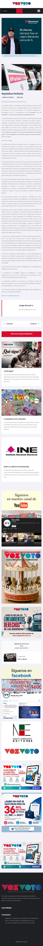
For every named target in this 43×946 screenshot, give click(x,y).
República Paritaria (12, 93)
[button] (38, 10)
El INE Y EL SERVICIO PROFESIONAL (16, 467)
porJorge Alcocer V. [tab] (21, 646)
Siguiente (33, 324)
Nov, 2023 (20, 97)
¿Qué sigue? (9, 371)
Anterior (9, 324)
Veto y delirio (22, 659)
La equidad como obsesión (15, 419)
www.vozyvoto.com (13, 295)
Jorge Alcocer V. (8, 97)
